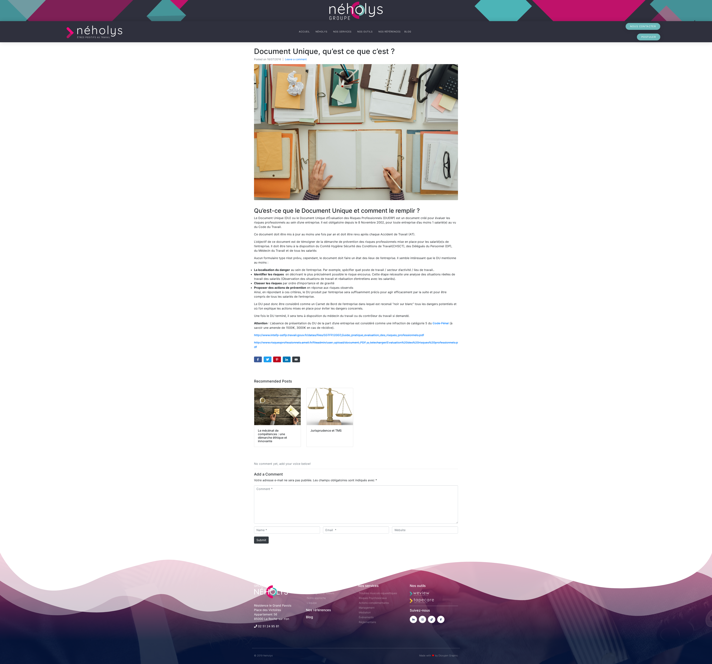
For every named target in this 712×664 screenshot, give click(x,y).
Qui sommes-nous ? (322, 586)
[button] (643, 26)
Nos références (318, 610)
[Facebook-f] (440, 619)
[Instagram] (422, 619)
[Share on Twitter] (267, 359)
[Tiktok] (431, 619)
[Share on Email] (296, 359)
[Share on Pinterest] (277, 359)
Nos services (368, 586)
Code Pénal (441, 323)
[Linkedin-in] (413, 619)
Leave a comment (296, 59)
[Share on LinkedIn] (287, 359)
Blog (309, 617)
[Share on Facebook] (258, 359)
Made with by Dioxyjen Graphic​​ (438, 655)
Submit (261, 540)
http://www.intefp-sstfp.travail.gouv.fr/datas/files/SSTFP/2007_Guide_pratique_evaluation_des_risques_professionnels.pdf (339, 335)
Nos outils (418, 586)
